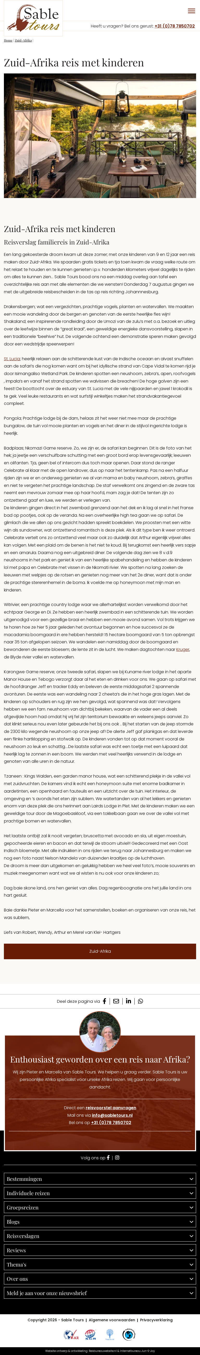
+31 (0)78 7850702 (175, 26)
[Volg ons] (108, 1158)
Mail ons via (100, 1115)
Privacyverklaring (156, 1320)
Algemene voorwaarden (112, 1320)
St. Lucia (12, 359)
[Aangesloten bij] (90, 1334)
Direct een (100, 1108)
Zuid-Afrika (23, 40)
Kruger (182, 649)
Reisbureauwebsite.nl (103, 1351)
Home (8, 40)
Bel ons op (100, 1123)
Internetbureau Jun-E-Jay (137, 1351)
